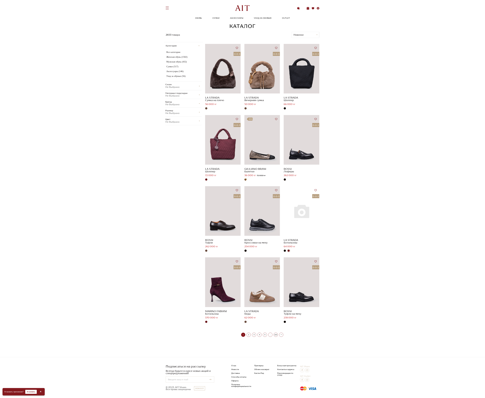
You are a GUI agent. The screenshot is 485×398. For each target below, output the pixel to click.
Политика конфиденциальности (241, 385)
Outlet (286, 18)
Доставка (235, 373)
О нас (233, 365)
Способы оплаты (238, 377)
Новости (235, 369)
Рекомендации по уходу (285, 374)
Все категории (173, 52)
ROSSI (288, 169)
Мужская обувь (176, 61)
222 (275, 335)
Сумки (216, 18)
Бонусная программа (286, 365)
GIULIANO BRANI (255, 169)
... (270, 335)
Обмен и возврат (261, 369)
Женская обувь (176, 57)
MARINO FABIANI (216, 311)
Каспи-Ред (259, 373)
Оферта (234, 381)
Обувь (198, 18)
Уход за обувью (262, 18)
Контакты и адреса (285, 369)
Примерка (258, 365)
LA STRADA (212, 97)
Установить (31, 392)
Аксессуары (236, 18)
